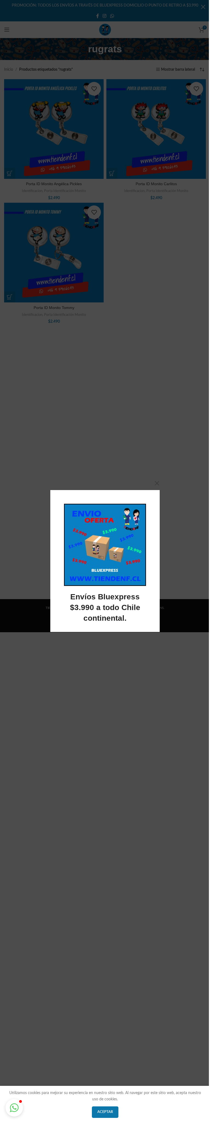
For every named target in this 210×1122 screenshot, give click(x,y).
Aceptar (105, 1112)
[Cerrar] (157, 483)
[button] (14, 1108)
